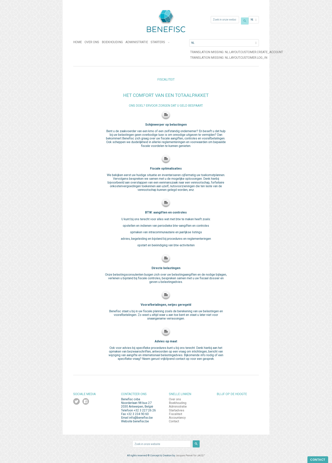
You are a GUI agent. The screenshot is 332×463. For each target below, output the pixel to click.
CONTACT (317, 459)
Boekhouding (112, 42)
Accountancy (177, 417)
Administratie (136, 42)
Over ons (92, 42)
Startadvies (176, 410)
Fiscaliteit (175, 414)
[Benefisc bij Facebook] (85, 402)
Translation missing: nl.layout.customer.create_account (236, 52)
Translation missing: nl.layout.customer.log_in (228, 57)
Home (77, 42)
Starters (158, 42)
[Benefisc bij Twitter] (76, 402)
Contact (174, 421)
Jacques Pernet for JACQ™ (190, 455)
